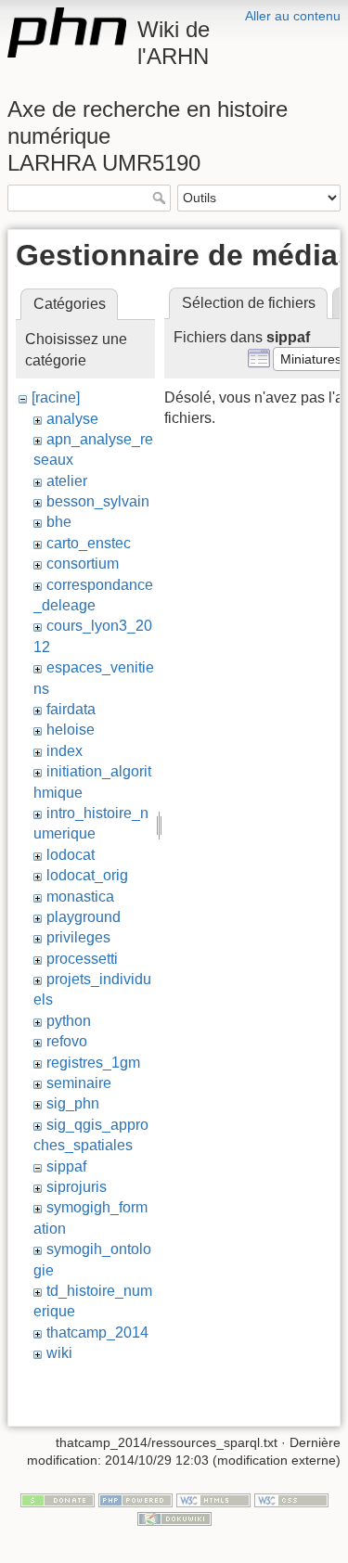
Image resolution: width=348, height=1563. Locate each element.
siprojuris (76, 1187)
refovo (66, 1041)
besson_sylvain (97, 501)
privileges (78, 937)
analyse (72, 419)
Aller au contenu (293, 15)
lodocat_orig (87, 875)
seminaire (78, 1083)
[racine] (56, 397)
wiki (59, 1353)
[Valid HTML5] (213, 1499)
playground (83, 917)
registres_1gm (93, 1062)
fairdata (71, 709)
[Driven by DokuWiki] (174, 1517)
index (64, 751)
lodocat (70, 855)
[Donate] (57, 1499)
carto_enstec (88, 543)
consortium (82, 563)
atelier (66, 481)
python (68, 1021)
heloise (70, 729)
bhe (58, 522)
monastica (80, 896)
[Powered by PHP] (135, 1499)
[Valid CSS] (291, 1499)
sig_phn (72, 1103)
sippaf (66, 1166)
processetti (82, 959)
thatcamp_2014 (97, 1332)
